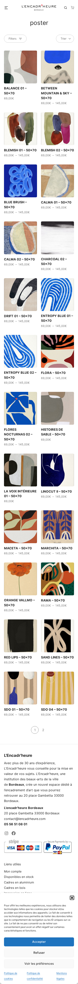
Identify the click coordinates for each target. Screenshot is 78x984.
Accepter (39, 942)
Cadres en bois (14, 888)
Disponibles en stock (19, 877)
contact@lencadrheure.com (25, 819)
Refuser (39, 953)
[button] (72, 898)
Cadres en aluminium (19, 882)
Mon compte (13, 871)
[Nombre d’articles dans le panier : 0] (72, 7)
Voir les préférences (39, 963)
